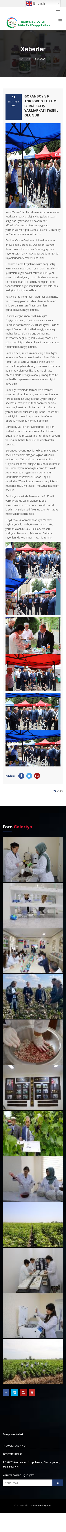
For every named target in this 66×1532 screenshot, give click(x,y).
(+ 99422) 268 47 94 (15, 1445)
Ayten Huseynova (42, 1505)
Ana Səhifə (25, 59)
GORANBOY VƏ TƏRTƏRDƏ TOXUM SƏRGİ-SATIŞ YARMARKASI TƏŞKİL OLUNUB (41, 105)
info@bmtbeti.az (12, 1454)
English (38, 3)
